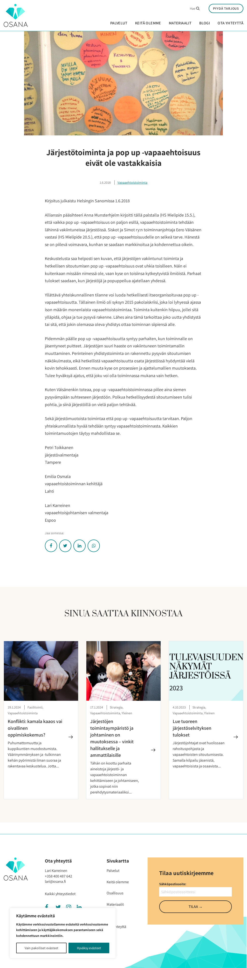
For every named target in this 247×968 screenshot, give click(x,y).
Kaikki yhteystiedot (60, 893)
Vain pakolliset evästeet (41, 948)
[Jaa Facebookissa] (51, 546)
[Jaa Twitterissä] (65, 546)
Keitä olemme (148, 23)
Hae (193, 8)
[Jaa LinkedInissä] (79, 546)
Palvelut (118, 23)
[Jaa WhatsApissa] (94, 546)
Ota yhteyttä (230, 23)
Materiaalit (180, 23)
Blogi (204, 23)
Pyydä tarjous (226, 8)
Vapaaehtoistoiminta (132, 182)
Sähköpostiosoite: (172, 884)
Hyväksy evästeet (89, 948)
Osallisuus (115, 893)
